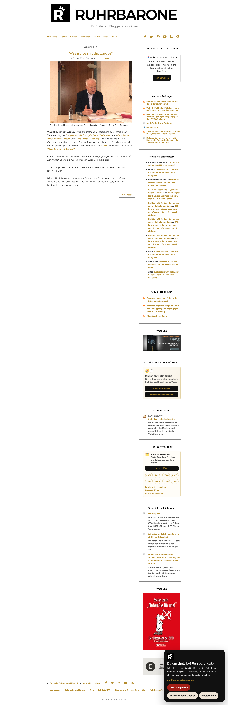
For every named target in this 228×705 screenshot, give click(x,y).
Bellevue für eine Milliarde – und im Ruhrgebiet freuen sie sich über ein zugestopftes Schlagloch (162, 140)
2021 (157, 481)
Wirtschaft (85, 37)
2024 (166, 475)
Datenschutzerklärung (75, 690)
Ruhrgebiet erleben (91, 683)
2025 (157, 475)
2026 (148, 475)
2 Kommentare (106, 58)
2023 (174, 475)
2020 (166, 481)
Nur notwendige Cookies (182, 695)
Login (114, 37)
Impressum (55, 690)
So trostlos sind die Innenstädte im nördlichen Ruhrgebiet (163, 535)
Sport (105, 37)
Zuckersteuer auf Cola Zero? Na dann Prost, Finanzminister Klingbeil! (163, 132)
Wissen (73, 37)
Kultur (97, 37)
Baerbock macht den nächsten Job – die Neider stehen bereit (162, 102)
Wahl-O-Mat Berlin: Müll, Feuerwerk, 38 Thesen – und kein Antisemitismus (163, 109)
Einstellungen (209, 695)
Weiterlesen (126, 195)
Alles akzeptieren (179, 687)
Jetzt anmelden (162, 78)
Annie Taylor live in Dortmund (159, 123)
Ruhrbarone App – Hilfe (160, 690)
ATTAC (104, 145)
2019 (174, 481)
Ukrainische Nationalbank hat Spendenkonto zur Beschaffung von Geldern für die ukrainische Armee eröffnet (164, 559)
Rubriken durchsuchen (155, 487)
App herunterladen (161, 388)
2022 (148, 481)
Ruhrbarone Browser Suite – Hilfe (130, 690)
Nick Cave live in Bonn (157, 316)
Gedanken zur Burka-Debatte (161, 419)
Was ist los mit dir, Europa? (91, 53)
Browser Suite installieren (162, 394)
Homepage (52, 37)
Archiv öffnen (161, 468)
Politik (63, 37)
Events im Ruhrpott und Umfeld (64, 683)
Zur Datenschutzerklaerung (181, 679)
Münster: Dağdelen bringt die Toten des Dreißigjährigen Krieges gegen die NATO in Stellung (162, 116)
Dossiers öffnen (152, 490)
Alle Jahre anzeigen (154, 493)
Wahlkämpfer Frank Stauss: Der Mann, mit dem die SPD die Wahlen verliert (164, 196)
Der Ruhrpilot (152, 127)
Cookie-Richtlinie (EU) (100, 690)
